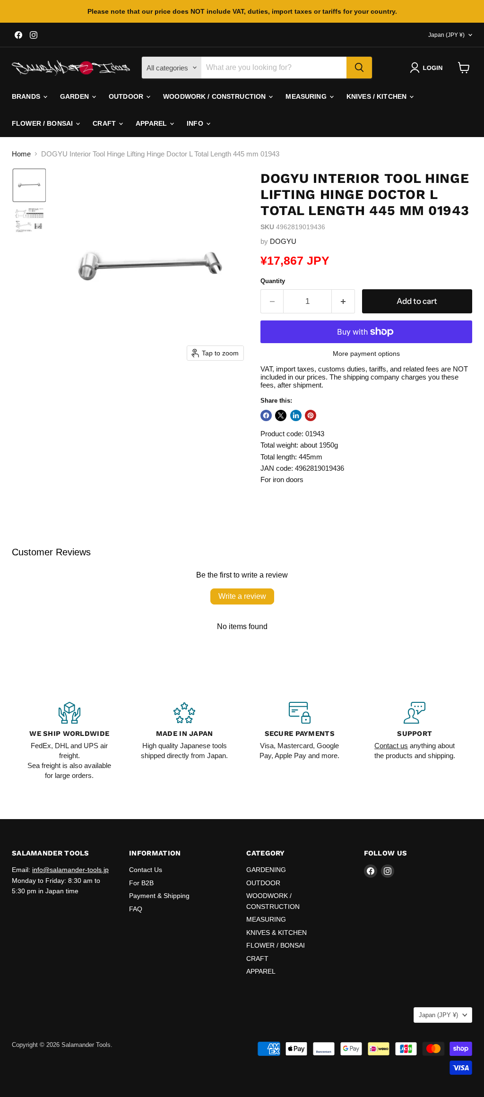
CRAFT (105, 123)
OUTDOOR (127, 96)
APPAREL (152, 123)
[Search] (359, 67)
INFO (196, 123)
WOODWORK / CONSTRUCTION (215, 96)
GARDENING (266, 869)
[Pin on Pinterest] (310, 415)
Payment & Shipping (159, 895)
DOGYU (283, 241)
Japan (446, 35)
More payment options (366, 353)
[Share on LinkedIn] (296, 415)
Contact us (391, 746)
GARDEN (75, 96)
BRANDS (27, 96)
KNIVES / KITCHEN (377, 96)
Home (21, 154)
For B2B (141, 883)
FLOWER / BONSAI (43, 123)
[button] (428, 67)
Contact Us (145, 869)
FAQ (135, 909)
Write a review (242, 596)
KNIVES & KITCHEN (276, 932)
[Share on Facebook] (266, 415)
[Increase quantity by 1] (343, 301)
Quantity (272, 281)
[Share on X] (280, 415)
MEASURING (306, 96)
